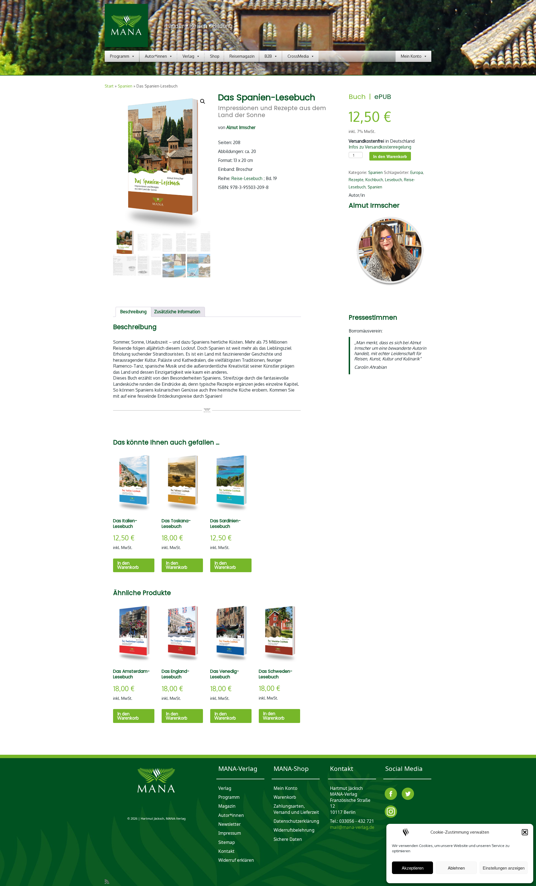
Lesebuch (393, 179)
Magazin (227, 806)
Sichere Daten (288, 839)
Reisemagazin (242, 56)
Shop (214, 56)
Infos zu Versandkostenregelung (380, 147)
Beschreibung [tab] (133, 311)
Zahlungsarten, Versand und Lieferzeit (296, 809)
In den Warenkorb (390, 156)
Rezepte (356, 179)
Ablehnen (456, 868)
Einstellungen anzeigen (504, 868)
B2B (268, 56)
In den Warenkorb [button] (128, 565)
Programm (119, 56)
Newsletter (229, 824)
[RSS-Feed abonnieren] (109, 881)
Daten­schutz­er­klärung (296, 821)
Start (109, 86)
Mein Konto (411, 56)
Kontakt (226, 851)
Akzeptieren (412, 868)
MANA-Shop (291, 768)
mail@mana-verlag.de (352, 827)
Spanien (125, 86)
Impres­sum (229, 833)
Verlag (188, 56)
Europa (416, 172)
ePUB (382, 96)
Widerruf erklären (236, 860)
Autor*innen (156, 56)
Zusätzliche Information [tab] (177, 311)
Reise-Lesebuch (246, 178)
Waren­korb (285, 797)
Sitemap (226, 842)
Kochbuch (374, 179)
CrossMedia (298, 56)
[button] (525, 832)
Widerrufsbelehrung (294, 830)
